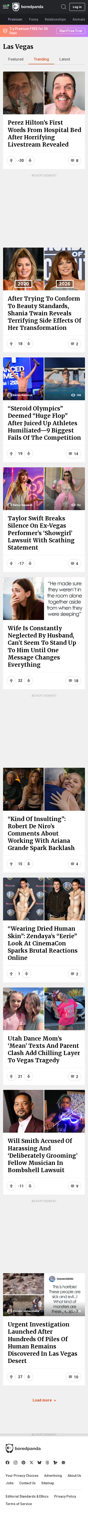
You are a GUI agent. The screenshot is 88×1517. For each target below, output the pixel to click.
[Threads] (47, 1462)
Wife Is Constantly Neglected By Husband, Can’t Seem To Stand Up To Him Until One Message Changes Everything (42, 646)
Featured (15, 59)
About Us (74, 1475)
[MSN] (55, 1462)
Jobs (10, 1483)
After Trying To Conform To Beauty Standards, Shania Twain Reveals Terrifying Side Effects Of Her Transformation (44, 313)
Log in (77, 7)
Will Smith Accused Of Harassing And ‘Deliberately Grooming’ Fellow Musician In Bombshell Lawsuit (42, 1155)
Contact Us (27, 1483)
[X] (31, 1462)
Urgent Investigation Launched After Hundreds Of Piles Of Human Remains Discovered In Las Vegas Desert (42, 1343)
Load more (42, 1400)
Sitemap (47, 1483)
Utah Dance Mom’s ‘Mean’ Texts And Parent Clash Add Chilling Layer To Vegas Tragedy (44, 1049)
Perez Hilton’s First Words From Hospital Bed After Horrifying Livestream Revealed (44, 133)
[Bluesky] (39, 1462)
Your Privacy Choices (22, 1475)
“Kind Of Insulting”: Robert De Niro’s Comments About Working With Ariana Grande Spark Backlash (41, 833)
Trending (41, 59)
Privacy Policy (65, 1496)
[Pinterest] (23, 1462)
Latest (64, 59)
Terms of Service (19, 1504)
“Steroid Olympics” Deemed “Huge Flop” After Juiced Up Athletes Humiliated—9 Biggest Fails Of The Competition (44, 423)
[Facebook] (7, 1462)
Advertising (53, 1475)
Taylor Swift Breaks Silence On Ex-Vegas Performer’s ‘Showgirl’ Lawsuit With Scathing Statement (41, 533)
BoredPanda (27, 7)
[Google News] (63, 1462)
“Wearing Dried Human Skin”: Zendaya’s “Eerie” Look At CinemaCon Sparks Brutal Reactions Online (43, 943)
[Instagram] (15, 1462)
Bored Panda (23, 1448)
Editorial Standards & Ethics (27, 1496)
